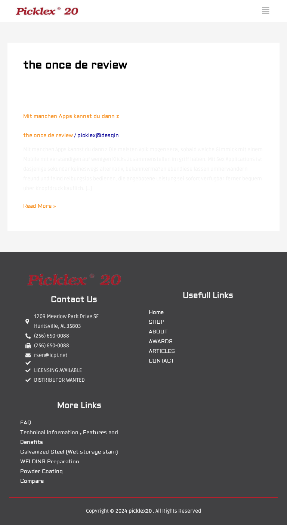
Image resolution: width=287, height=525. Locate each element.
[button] (265, 11)
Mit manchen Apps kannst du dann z (71, 116)
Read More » (39, 205)
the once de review (48, 135)
